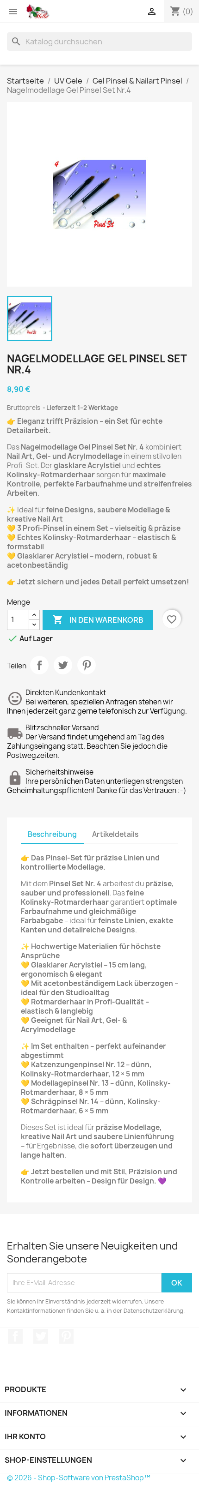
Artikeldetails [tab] (115, 834)
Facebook (15, 1336)
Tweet (63, 665)
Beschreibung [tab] (52, 834)
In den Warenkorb (97, 619)
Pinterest (86, 665)
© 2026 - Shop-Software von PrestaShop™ (78, 1478)
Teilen (39, 665)
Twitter (40, 1336)
